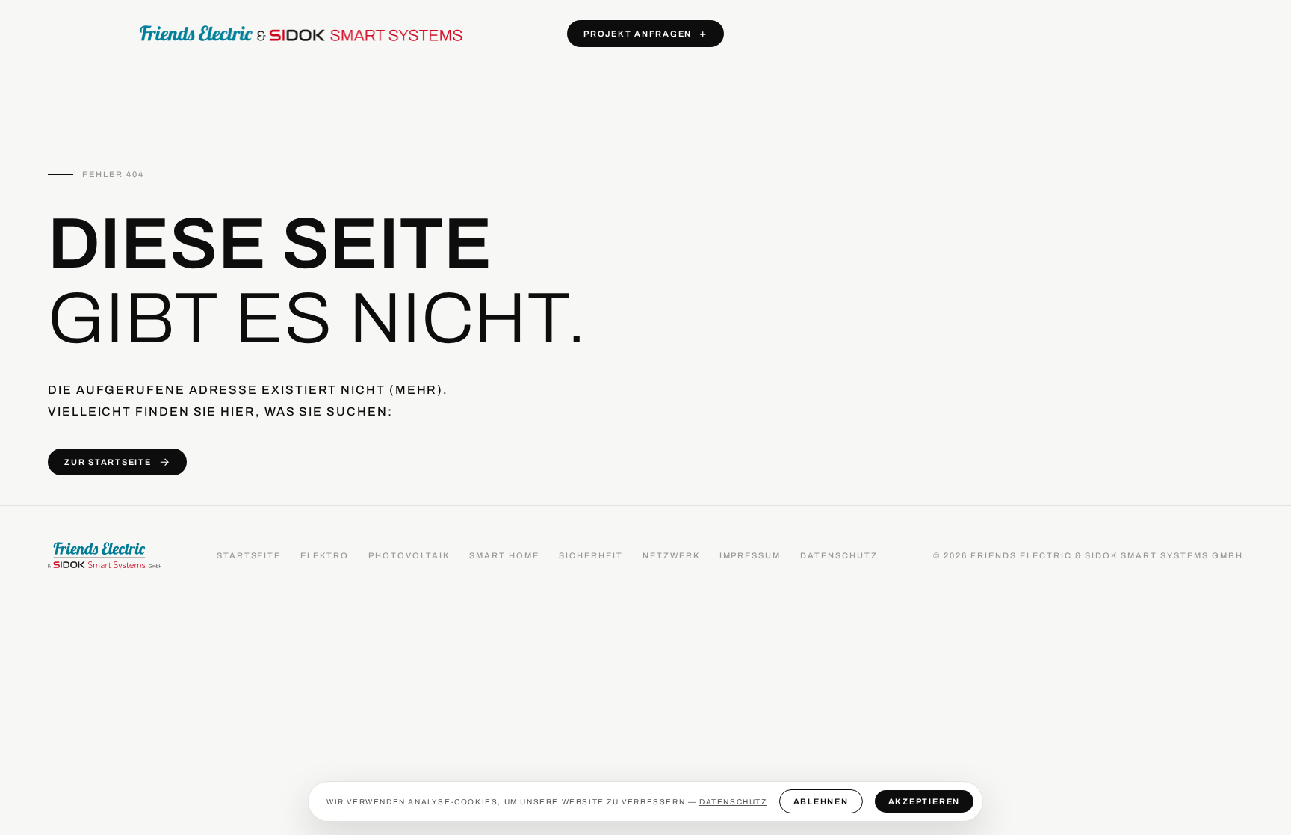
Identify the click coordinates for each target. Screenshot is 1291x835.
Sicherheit (591, 555)
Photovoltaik (409, 555)
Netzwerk (671, 555)
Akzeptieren (924, 801)
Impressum (750, 555)
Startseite (249, 555)
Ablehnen (821, 801)
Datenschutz (839, 555)
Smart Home (504, 555)
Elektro (324, 555)
